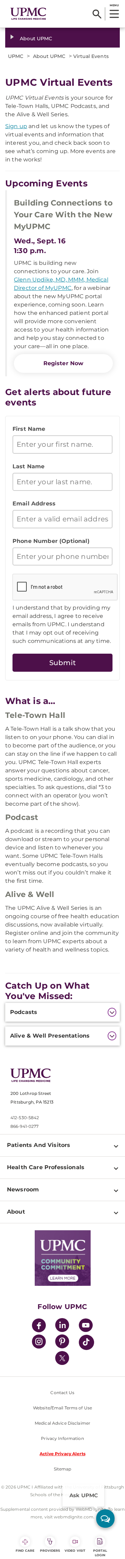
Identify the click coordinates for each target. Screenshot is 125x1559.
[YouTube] (86, 1326)
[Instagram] (39, 1342)
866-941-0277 (24, 1126)
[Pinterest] (62, 1342)
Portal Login (100, 1553)
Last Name (28, 466)
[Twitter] (62, 1358)
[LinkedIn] (62, 1326)
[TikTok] (86, 1342)
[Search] (97, 13)
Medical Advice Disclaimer (62, 1423)
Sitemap (63, 1469)
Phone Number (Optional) (51, 541)
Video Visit (75, 1550)
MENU (114, 5)
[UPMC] (28, 14)
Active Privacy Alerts (62, 1453)
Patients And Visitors (38, 1145)
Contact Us (62, 1392)
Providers (50, 1550)
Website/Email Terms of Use (62, 1407)
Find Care (25, 1550)
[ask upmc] (105, 1518)
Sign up (16, 126)
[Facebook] (39, 1326)
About (16, 1211)
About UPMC (36, 38)
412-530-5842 (24, 1117)
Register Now (63, 363)
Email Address (34, 503)
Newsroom (23, 1189)
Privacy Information (62, 1438)
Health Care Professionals (45, 1167)
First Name (28, 429)
